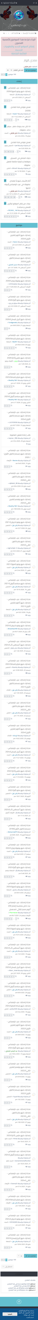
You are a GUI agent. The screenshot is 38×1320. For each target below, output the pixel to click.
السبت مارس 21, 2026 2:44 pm (18, 569)
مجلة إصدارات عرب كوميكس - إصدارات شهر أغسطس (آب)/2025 (17, 807)
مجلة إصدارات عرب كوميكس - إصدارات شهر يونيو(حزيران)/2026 (18, 278)
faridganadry (12, 322)
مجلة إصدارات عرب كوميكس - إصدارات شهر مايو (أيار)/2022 (18, 788)
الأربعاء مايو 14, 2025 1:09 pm (18, 1204)
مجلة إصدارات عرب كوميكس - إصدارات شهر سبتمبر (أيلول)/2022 (17, 984)
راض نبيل (14, 525)
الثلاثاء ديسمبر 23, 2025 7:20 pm (18, 691)
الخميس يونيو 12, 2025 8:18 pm (17, 1075)
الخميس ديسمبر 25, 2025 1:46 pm (17, 649)
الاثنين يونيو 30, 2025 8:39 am (18, 991)
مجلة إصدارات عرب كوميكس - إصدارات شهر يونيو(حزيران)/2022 (18, 846)
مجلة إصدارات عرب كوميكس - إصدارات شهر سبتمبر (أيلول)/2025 (17, 394)
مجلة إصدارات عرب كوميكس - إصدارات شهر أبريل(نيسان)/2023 (18, 1236)
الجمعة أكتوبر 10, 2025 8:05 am (20, 834)
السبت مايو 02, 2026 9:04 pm (20, 486)
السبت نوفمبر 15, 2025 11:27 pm (18, 756)
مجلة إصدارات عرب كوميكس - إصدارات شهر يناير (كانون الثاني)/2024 (18, 1177)
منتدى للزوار (30, 60)
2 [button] (4, 74)
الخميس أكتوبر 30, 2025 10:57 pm (17, 795)
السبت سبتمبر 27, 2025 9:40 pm (18, 853)
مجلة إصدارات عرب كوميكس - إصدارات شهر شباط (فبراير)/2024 (17, 1003)
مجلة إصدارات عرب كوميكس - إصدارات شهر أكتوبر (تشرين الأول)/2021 (18, 602)
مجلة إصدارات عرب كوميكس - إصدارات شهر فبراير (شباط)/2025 (17, 375)
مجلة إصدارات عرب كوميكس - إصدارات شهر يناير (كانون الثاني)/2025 (18, 541)
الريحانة (15, 735)
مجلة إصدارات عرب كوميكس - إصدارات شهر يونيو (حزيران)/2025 (17, 623)
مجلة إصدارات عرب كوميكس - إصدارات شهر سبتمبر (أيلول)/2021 (17, 581)
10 (8, 151)
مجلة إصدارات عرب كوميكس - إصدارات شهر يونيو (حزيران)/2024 (17, 1217)
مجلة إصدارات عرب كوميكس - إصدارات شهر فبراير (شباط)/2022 (17, 662)
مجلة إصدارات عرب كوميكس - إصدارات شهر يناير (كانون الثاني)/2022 (18, 706)
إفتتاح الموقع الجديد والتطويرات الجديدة (19, 48)
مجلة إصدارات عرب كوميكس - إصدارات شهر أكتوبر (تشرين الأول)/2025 (18, 235)
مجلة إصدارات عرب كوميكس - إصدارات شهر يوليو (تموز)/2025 (18, 884)
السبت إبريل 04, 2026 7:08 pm (20, 508)
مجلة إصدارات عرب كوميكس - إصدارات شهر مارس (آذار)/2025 (18, 1133)
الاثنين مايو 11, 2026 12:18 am (18, 170)
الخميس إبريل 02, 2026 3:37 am (17, 527)
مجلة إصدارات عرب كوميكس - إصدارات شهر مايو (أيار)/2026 (18, 298)
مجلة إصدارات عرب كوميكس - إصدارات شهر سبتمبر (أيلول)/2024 (17, 1152)
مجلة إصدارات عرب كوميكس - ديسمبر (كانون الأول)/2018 (18, 826)
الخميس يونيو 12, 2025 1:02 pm (18, 1098)
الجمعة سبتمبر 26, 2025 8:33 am (18, 891)
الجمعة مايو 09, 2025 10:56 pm (18, 1243)
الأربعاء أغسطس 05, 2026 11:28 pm (18, 286)
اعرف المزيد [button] (30, 1317)
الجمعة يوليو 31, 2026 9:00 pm (20, 325)
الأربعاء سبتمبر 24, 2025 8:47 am (19, 915)
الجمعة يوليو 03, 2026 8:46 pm (18, 343)
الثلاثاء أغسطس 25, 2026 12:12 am (18, 213)
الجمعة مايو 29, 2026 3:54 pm (20, 441)
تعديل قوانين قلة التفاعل (20, 142)
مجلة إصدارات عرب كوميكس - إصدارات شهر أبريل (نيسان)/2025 (17, 965)
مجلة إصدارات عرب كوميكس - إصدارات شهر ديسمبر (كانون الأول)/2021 (18, 683)
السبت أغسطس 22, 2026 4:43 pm (18, 243)
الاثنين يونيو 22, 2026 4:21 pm (20, 383)
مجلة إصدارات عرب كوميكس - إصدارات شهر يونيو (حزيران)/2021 (17, 520)
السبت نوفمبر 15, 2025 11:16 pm (18, 775)
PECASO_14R (12, 210)
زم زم (15, 361)
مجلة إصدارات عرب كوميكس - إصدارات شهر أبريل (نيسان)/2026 (17, 317)
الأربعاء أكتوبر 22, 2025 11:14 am (18, 814)
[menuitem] (10, 2)
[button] (2, 74)
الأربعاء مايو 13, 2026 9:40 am (18, 462)
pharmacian (13, 912)
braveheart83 (12, 628)
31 (11, 197)
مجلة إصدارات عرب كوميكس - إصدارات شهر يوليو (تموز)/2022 (18, 926)
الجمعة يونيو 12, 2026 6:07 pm (20, 425)
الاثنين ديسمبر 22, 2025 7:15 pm (18, 714)
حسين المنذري (12, 264)
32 (8, 197)
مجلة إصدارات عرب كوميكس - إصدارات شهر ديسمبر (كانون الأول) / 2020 (17, 453)
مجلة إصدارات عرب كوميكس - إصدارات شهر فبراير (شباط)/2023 (17, 1197)
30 (14, 197)
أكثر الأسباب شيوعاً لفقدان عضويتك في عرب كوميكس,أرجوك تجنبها (17, 184)
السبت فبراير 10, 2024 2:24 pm (17, 134)
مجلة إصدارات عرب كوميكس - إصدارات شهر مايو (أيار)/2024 (18, 1046)
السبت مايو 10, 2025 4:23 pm (17, 1223)
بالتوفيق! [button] (10, 1314)
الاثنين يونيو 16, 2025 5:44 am (17, 1010)
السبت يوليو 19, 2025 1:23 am (18, 952)
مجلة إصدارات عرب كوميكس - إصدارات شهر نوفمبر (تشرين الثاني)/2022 (18, 1067)
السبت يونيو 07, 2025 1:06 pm (18, 1121)
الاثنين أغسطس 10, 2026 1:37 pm (19, 267)
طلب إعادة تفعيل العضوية (20, 435)
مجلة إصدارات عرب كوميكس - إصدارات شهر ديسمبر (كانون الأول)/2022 (18, 1090)
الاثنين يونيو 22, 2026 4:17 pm (20, 402)
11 (5, 151)
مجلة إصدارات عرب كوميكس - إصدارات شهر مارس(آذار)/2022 (18, 769)
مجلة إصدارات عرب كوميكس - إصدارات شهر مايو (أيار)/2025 (18, 865)
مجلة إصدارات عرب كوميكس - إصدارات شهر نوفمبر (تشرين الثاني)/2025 (18, 499)
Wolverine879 (12, 831)
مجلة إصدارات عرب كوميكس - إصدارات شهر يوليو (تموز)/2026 (18, 89)
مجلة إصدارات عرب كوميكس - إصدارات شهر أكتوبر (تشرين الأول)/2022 (18, 1025)
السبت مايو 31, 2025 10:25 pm (18, 1162)
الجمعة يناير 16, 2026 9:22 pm (18, 611)
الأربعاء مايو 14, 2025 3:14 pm (17, 1185)
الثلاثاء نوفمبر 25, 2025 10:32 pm (18, 737)
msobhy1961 (12, 380)
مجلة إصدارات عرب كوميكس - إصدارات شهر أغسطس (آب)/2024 (17, 643)
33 (5, 197)
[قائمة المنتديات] (19, 15)
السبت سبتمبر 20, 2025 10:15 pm (18, 933)
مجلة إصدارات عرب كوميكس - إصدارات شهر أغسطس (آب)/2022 (17, 946)
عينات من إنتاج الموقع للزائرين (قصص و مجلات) (18, 205)
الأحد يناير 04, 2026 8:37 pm (21, 631)
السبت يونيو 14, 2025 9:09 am (18, 1033)
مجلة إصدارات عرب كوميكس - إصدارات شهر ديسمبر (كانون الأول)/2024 (18, 415)
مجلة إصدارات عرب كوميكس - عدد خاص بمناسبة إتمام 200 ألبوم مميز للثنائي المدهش (18, 906)
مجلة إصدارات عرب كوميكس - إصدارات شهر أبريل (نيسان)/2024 (17, 749)
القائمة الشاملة (19, 53)
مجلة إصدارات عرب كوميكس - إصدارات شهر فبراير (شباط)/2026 (17, 336)
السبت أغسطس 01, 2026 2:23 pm (19, 306)
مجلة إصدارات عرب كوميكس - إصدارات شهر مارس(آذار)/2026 (18, 356)
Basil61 (14, 341)
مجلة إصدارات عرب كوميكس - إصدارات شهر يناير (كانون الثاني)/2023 (18, 1112)
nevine (15, 460)
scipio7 (15, 113)
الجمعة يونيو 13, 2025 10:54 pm (19, 1053)
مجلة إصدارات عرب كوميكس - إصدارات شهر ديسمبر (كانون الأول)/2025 (18, 258)
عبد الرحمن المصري (11, 1051)
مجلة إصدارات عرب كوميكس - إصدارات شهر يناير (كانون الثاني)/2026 (18, 476)
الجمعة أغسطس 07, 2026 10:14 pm (18, 193)
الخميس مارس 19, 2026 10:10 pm (17, 588)
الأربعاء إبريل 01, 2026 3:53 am (20, 551)
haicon (15, 241)
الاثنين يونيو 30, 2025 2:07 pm (20, 973)
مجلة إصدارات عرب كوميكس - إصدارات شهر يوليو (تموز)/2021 (18, 562)
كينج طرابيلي (27, 66)
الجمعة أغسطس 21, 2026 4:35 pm (20, 96)
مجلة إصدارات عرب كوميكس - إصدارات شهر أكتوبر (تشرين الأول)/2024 (18, 729)
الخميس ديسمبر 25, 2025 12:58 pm (17, 669)
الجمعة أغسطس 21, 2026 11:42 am (18, 115)
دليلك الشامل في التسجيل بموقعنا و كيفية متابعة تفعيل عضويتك (18, 161)
